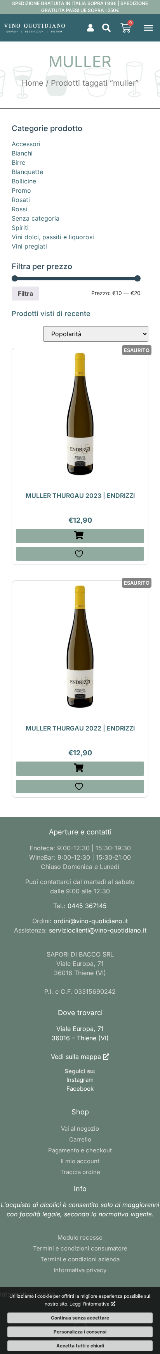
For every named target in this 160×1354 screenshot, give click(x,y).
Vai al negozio (80, 1128)
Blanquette (27, 172)
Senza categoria (35, 218)
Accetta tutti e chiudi (80, 1346)
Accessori (26, 144)
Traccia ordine (80, 1172)
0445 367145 (87, 906)
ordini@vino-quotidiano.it (91, 921)
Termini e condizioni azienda (80, 1259)
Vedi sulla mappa (76, 1056)
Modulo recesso (80, 1237)
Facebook (80, 1088)
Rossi (19, 209)
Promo (21, 190)
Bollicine (24, 181)
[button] (106, 28)
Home (32, 83)
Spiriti (20, 227)
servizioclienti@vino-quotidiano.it (97, 930)
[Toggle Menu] (148, 27)
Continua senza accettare (80, 1318)
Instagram (80, 1079)
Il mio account (80, 1161)
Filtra (25, 293)
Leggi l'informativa (90, 1304)
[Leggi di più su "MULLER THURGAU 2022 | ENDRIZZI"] (80, 769)
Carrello (80, 1139)
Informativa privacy (80, 1270)
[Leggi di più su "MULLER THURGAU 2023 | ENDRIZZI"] (80, 536)
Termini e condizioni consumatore (80, 1248)
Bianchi (22, 153)
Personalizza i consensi (80, 1332)
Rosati (21, 200)
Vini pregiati (29, 246)
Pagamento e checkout (80, 1150)
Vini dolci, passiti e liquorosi (53, 237)
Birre (18, 162)
